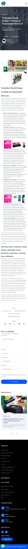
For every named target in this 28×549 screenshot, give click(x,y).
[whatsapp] (14, 323)
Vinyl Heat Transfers (5, 461)
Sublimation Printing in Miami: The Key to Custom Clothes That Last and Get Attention (13, 420)
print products (19, 262)
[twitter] (9, 323)
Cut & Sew (3, 464)
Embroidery (3, 458)
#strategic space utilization (14, 313)
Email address (4, 357)
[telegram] (18, 323)
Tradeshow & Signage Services (8, 467)
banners (23, 260)
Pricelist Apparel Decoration (7, 492)
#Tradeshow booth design (14, 316)
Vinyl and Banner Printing (7, 470)
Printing (9, 27)
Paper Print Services (5, 472)
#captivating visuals (7, 310)
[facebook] (4, 323)
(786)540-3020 (8, 522)
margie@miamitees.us (10, 516)
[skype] (23, 323)
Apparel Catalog (4, 489)
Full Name (3, 349)
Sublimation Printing (5, 455)
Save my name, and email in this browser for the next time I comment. (14, 375)
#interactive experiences (20, 310)
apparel (12, 262)
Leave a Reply (4, 335)
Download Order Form (6, 495)
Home (3, 27)
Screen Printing (4, 450)
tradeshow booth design (11, 295)
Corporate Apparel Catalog (7, 486)
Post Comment (14, 36)
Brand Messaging (13, 204)
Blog (2, 497)
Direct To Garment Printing (7, 452)
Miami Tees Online (11, 260)
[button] (12, 434)
